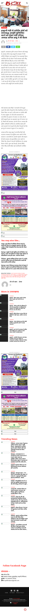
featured (13, 274)
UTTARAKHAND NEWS (21, 274)
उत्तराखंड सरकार (8, 276)
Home (6, 592)
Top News (12, 592)
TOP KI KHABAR (16, 598)
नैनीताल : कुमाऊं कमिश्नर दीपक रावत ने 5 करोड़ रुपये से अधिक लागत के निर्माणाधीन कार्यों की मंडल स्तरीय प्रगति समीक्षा (14, 260)
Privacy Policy (20, 592)
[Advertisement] (14, 96)
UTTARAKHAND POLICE (7, 275)
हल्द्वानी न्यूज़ (3, 278)
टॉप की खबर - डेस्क (13, 41)
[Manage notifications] (25, 609)
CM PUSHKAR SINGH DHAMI (17, 273)
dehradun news (5, 274)
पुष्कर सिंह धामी (22, 276)
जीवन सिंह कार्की (15, 276)
